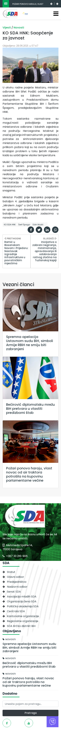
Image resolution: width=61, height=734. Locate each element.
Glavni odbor (15, 577)
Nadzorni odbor (17, 587)
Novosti (19, 27)
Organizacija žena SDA (21, 601)
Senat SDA (14, 592)
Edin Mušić (38, 224)
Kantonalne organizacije (23, 616)
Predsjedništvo (16, 582)
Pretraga (31, 713)
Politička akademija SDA (23, 606)
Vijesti (7, 27)
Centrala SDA (16, 611)
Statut (11, 572)
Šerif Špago (24, 224)
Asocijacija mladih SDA (21, 596)
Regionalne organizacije (22, 621)
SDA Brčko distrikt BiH (21, 626)
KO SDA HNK (10, 224)
